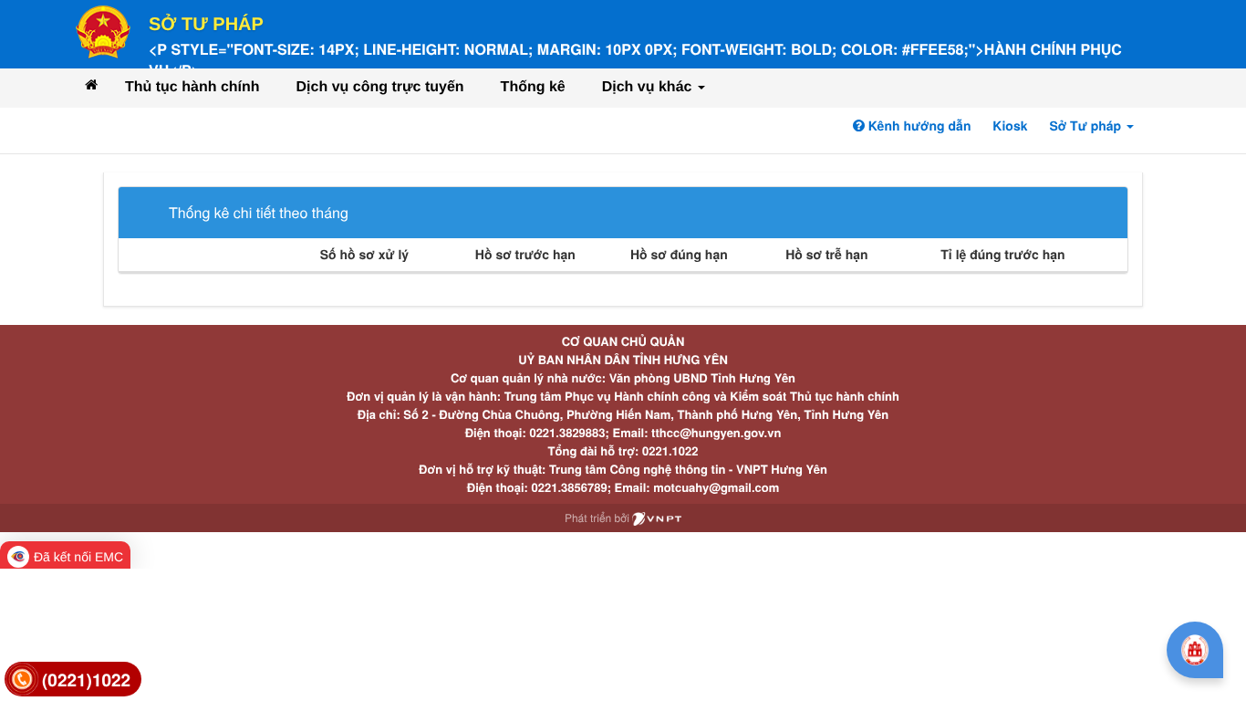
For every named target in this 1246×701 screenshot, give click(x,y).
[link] (73, 679)
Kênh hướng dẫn (918, 126)
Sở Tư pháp (206, 25)
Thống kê (533, 87)
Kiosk (1009, 126)
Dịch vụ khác (649, 87)
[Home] (91, 84)
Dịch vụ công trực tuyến (380, 87)
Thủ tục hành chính (192, 87)
